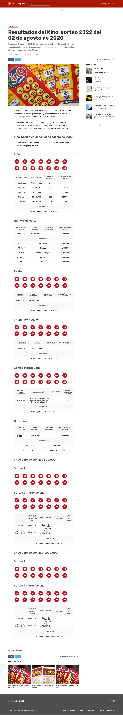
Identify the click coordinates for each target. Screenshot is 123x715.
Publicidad (100, 710)
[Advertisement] (61, 16)
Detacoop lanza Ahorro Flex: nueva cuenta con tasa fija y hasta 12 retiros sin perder (104, 116)
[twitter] (113, 701)
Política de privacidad (85, 710)
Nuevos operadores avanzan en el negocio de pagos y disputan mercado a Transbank (104, 98)
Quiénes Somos (69, 710)
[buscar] (31, 3)
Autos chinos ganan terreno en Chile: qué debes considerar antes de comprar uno (104, 80)
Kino (29, 111)
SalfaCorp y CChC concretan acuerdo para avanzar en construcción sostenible (102, 71)
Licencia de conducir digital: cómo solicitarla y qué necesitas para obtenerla (104, 89)
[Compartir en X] (18, 59)
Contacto (111, 710)
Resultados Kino (16, 650)
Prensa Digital (12, 710)
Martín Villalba (15, 54)
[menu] (113, 3)
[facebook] (110, 701)
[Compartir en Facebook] (11, 59)
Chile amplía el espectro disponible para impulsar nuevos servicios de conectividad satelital (104, 107)
